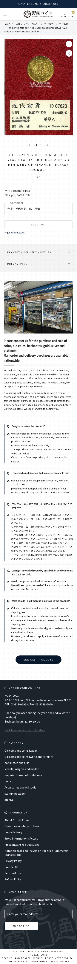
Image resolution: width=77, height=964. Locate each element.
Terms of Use (12, 873)
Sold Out (38, 224)
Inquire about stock (14, 232)
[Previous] (29, 145)
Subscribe (21, 926)
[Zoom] (69, 44)
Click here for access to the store (24, 730)
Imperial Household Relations (23, 775)
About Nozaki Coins (16, 820)
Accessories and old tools (20, 787)
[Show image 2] (40, 145)
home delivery (13, 832)
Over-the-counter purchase (21, 826)
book (7, 781)
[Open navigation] (5, 14)
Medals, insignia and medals (21, 769)
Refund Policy (12, 879)
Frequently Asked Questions (21, 844)
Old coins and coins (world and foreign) (28, 756)
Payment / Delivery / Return (29, 252)
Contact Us (11, 867)
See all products (38, 659)
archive (9, 800)
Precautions (17, 263)
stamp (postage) (15, 793)
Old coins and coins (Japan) (21, 750)
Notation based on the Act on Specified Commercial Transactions (36, 852)
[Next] (47, 145)
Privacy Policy (12, 861)
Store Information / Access (21, 838)
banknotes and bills (16, 763)
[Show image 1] (36, 145)
